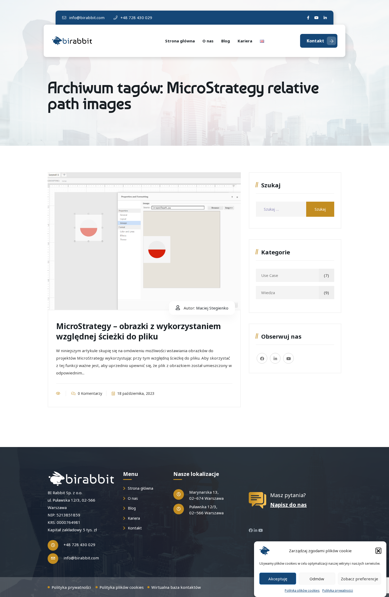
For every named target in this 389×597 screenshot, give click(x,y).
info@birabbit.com (86, 17)
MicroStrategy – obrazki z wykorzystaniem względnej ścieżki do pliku (138, 331)
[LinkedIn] (325, 17)
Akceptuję (277, 578)
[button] (378, 550)
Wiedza (268, 292)
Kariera (245, 40)
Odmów (317, 578)
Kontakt (315, 41)
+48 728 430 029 (135, 17)
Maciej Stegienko (212, 308)
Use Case (269, 275)
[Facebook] (308, 17)
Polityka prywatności (337, 590)
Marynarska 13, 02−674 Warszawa (206, 495)
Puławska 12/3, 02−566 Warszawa (206, 509)
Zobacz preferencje (359, 578)
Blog (225, 40)
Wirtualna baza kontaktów (176, 587)
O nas (208, 40)
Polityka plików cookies (302, 590)
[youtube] (316, 17)
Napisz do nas (288, 504)
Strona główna (180, 40)
